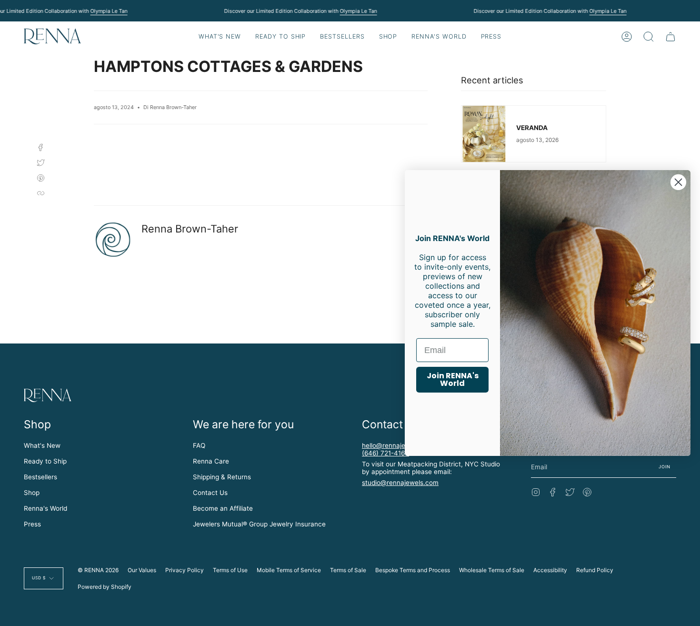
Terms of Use (230, 570)
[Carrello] (670, 36)
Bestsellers (40, 477)
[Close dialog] (678, 182)
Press (32, 524)
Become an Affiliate (223, 508)
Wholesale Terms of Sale (491, 570)
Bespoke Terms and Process (412, 570)
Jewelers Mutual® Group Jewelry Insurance (259, 524)
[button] (280, 36)
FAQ (199, 445)
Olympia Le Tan (108, 11)
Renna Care (211, 461)
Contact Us (210, 492)
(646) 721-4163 (385, 453)
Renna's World (45, 508)
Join (665, 466)
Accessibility (550, 570)
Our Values (142, 570)
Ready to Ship (45, 461)
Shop (32, 492)
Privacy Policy (184, 570)
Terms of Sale (348, 570)
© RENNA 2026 (98, 570)
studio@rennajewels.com (400, 482)
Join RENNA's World (453, 379)
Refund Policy (594, 570)
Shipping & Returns (222, 477)
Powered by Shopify (104, 586)
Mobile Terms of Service (289, 570)
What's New (42, 445)
